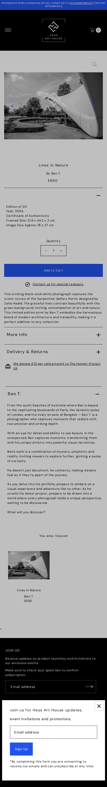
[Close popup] (99, 706)
